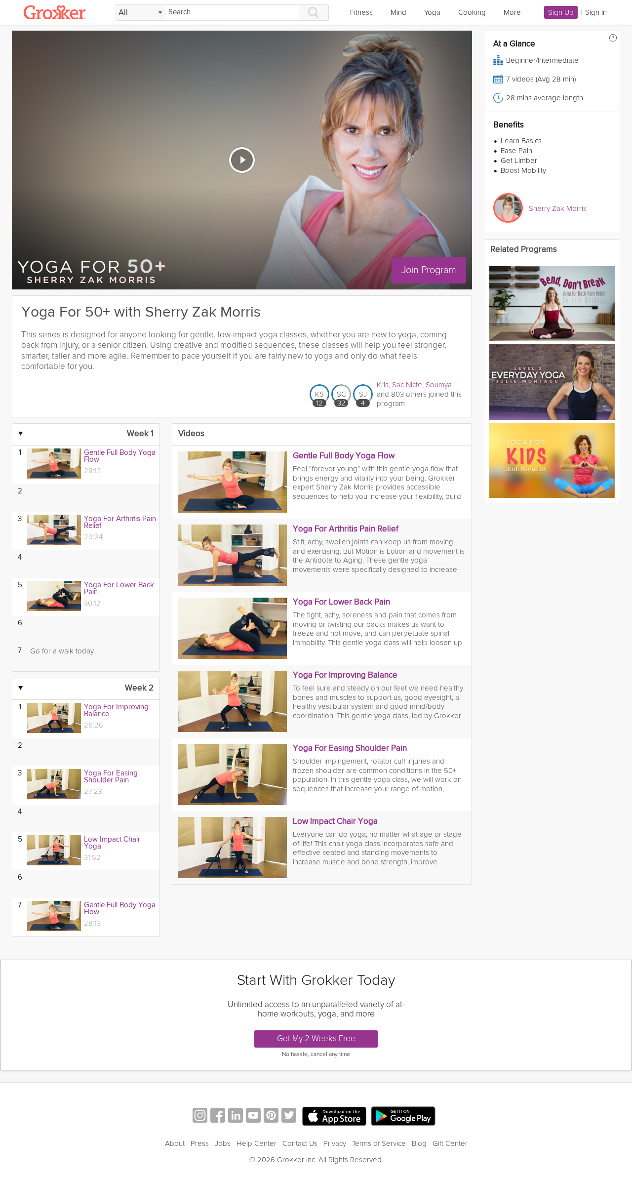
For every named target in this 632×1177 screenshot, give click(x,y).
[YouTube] (253, 1116)
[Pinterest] (271, 1116)
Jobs (223, 1143)
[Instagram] (200, 1116)
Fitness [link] (361, 12)
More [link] (512, 12)
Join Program (428, 270)
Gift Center (450, 1143)
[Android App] (403, 1116)
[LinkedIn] (235, 1116)
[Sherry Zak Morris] (508, 208)
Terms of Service (379, 1143)
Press (200, 1143)
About (175, 1143)
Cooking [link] (472, 12)
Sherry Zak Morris (558, 208)
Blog (419, 1143)
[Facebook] (217, 1116)
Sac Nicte (407, 384)
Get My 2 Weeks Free (316, 1038)
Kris (383, 384)
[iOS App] (334, 1116)
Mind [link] (398, 12)
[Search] (314, 12)
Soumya (439, 384)
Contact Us (299, 1143)
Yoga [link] (432, 12)
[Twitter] (288, 1116)
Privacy (334, 1143)
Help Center (256, 1143)
